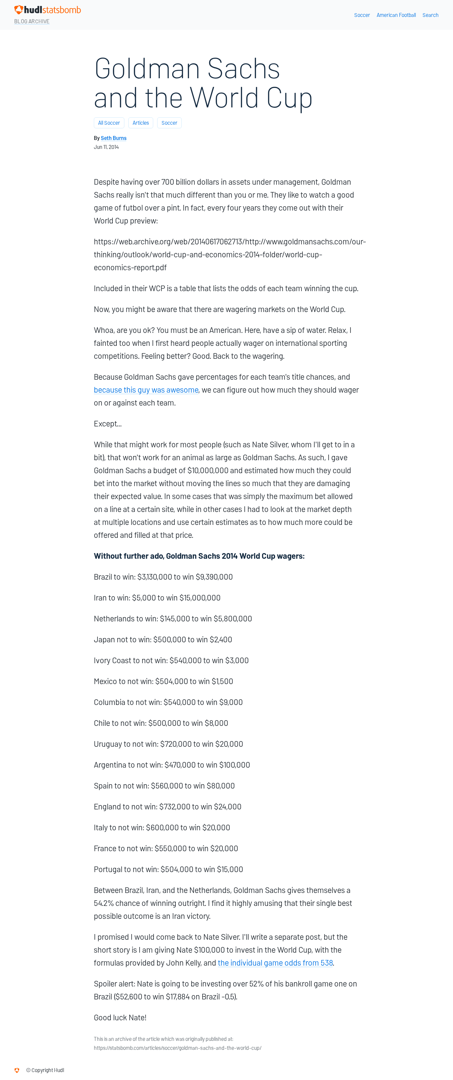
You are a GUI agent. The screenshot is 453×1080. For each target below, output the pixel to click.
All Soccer (109, 122)
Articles (141, 122)
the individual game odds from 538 (275, 962)
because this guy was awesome (146, 389)
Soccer (362, 15)
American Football (396, 15)
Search (430, 15)
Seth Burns (113, 138)
